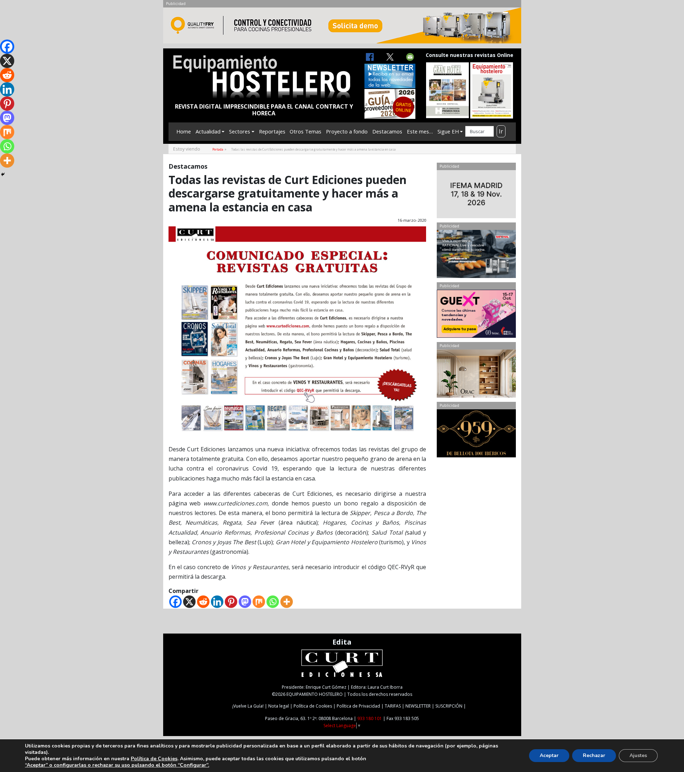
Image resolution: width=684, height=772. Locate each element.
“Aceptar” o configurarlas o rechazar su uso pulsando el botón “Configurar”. (117, 765)
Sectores (239, 131)
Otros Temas (305, 131)
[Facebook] (175, 601)
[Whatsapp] (272, 601)
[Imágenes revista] (342, 27)
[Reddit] (203, 601)
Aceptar (549, 755)
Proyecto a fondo (347, 131)
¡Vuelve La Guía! (248, 706)
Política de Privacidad (358, 706)
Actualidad (208, 131)
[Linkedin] (217, 601)
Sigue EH (448, 131)
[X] (189, 601)
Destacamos (387, 131)
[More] (286, 601)
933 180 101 (369, 718)
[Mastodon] (245, 601)
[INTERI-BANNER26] (476, 196)
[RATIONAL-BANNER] (476, 255)
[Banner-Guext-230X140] (476, 315)
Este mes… (420, 131)
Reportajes (272, 131)
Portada (217, 149)
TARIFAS (393, 706)
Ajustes (638, 755)
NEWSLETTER (418, 706)
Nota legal (278, 706)
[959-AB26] (476, 435)
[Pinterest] (231, 601)
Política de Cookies (313, 706)
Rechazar (594, 755)
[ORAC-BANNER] (476, 375)
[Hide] (3, 174)
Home (183, 131)
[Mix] (259, 601)
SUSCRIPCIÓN (448, 706)
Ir (501, 131)
